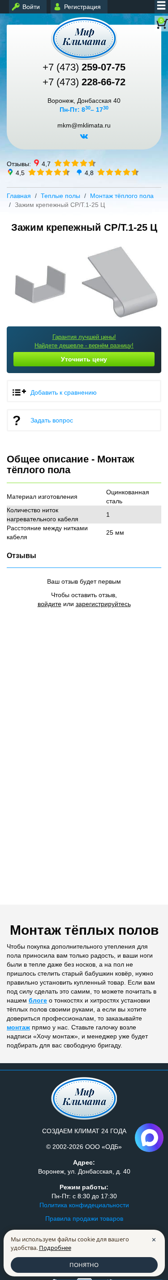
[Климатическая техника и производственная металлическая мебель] (84, 38)
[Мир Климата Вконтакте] (84, 139)
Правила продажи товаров (84, 1218)
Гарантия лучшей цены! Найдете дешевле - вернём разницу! (84, 341)
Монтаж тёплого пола (122, 195)
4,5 (20, 172)
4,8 (89, 172)
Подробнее (55, 1248)
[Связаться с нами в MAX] (149, 1137)
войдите (49, 603)
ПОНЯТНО (84, 1265)
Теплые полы (60, 195)
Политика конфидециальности (84, 1205)
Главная (19, 195)
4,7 (46, 163)
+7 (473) (84, 67)
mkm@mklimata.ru (84, 125)
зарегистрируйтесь (103, 603)
